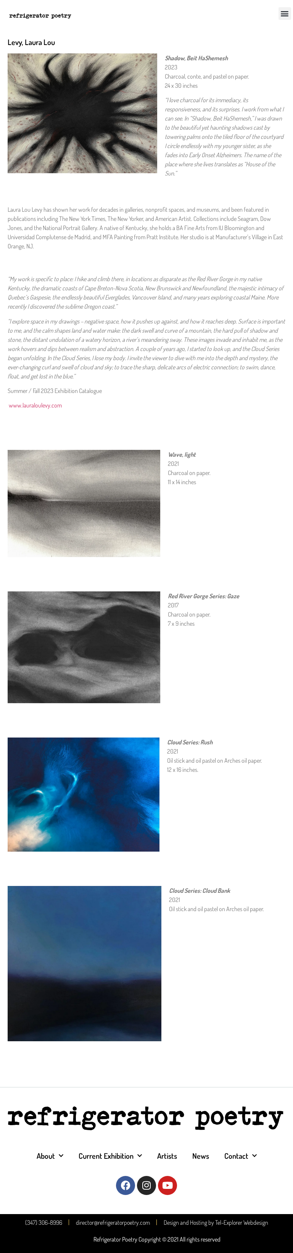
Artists (167, 1156)
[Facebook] (125, 1185)
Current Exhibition (106, 1156)
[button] (285, 13)
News (200, 1156)
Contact (236, 1156)
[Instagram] (146, 1185)
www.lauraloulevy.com (35, 405)
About (46, 1156)
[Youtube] (167, 1185)
